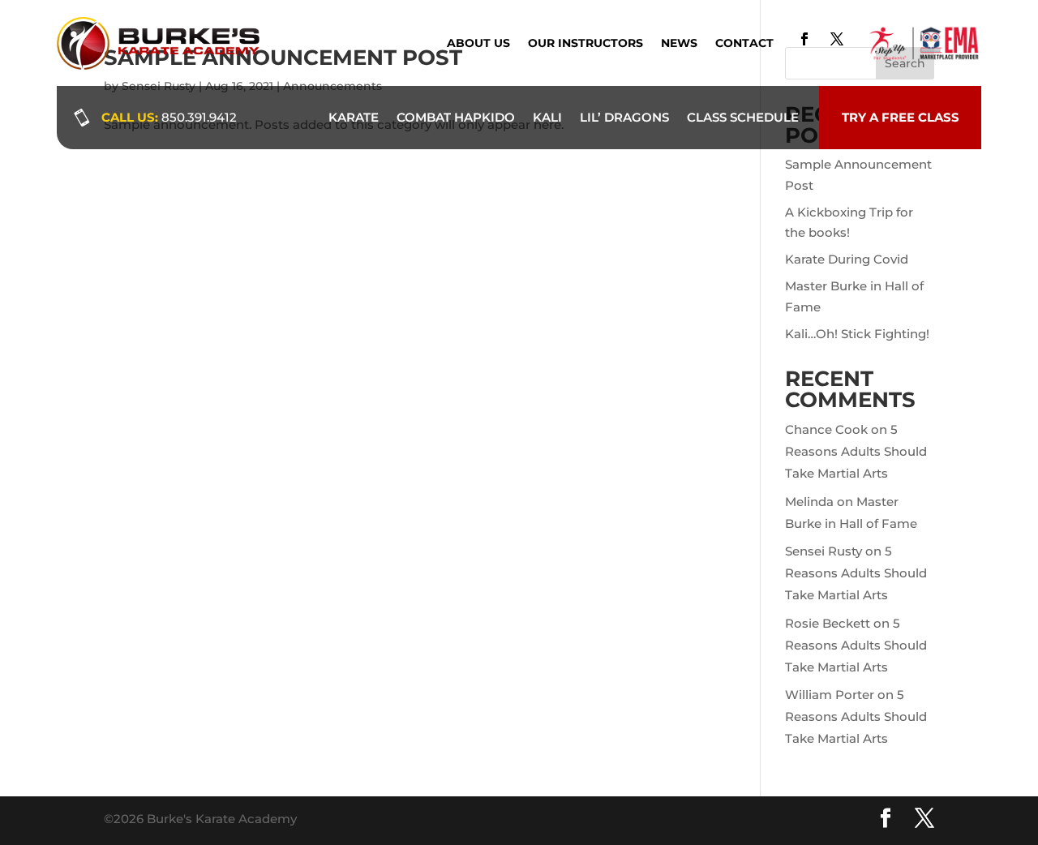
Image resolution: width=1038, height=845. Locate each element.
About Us (478, 43)
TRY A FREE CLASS (900, 117)
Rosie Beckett (827, 623)
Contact (744, 43)
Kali (547, 117)
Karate (353, 117)
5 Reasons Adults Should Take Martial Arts (856, 451)
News (679, 43)
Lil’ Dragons (624, 117)
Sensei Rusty (823, 551)
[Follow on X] (837, 39)
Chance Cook (826, 429)
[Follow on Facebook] (804, 39)
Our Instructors (585, 43)
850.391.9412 (199, 117)
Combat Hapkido (456, 117)
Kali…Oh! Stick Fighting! (857, 333)
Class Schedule (743, 117)
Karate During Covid (846, 259)
